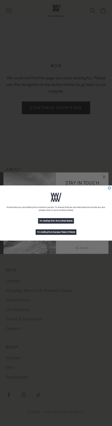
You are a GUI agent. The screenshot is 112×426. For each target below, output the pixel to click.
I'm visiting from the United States (56, 220)
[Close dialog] (109, 188)
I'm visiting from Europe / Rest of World (56, 232)
